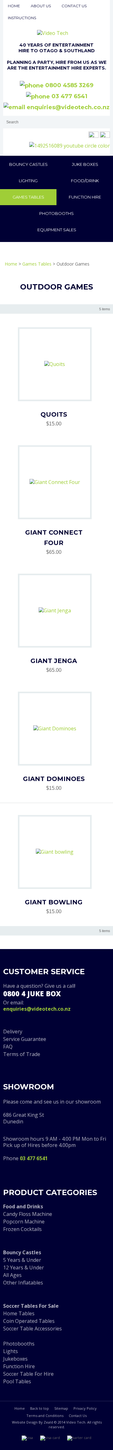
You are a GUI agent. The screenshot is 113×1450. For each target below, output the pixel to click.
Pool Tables (17, 1381)
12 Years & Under (23, 1267)
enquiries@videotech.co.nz (67, 107)
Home (14, 5)
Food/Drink (85, 180)
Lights (10, 1351)
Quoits (53, 414)
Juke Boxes (85, 164)
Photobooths (56, 213)
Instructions (22, 17)
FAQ (8, 1046)
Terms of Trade (21, 1054)
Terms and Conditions (44, 1415)
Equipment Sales (56, 229)
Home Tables (19, 1313)
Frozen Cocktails (22, 1229)
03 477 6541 (68, 96)
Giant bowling (54, 902)
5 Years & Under (22, 1259)
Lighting (28, 180)
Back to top (39, 1408)
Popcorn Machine (24, 1221)
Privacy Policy (85, 1408)
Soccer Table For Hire (28, 1373)
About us (41, 5)
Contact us (74, 5)
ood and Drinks (24, 1206)
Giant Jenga (53, 661)
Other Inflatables (23, 1282)
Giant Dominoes (54, 779)
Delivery (12, 1031)
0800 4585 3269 (69, 85)
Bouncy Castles (28, 164)
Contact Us (78, 1415)
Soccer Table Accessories (32, 1328)
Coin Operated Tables (29, 1321)
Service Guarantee (24, 1039)
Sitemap (61, 1408)
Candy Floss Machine (27, 1214)
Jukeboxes (15, 1358)
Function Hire (85, 197)
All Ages (12, 1275)
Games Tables (28, 197)
